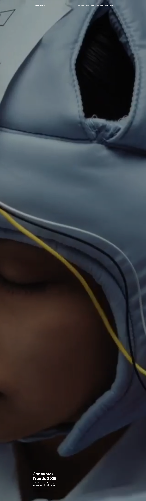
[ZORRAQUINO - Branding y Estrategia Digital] (39, 6)
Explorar (40, 490)
